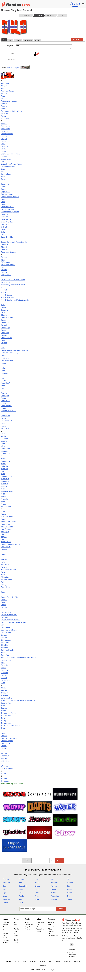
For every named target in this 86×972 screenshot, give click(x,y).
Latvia (3, 436)
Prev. (28, 860)
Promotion (55, 896)
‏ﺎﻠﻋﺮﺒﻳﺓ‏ (17, 961)
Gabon (3, 305)
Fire (68, 886)
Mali (2, 471)
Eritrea (3, 267)
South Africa (5, 655)
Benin (3, 144)
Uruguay (4, 746)
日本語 (57, 961)
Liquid (21, 893)
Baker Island (5, 126)
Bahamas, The (6, 698)
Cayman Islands (7, 194)
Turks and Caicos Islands (10, 726)
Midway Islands (7, 491)
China (3, 204)
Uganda (4, 733)
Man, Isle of (5, 383)
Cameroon (5, 187)
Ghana (3, 312)
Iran (2, 375)
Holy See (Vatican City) (9, 353)
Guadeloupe (5, 328)
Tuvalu (3, 728)
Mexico (3, 489)
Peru (3, 574)
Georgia (4, 307)
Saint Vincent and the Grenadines (13, 622)
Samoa (3, 625)
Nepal (3, 519)
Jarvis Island (5, 401)
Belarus (4, 136)
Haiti (3, 348)
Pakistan (4, 559)
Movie (53, 893)
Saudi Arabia (6, 632)
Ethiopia (4, 272)
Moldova (4, 494)
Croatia (4, 229)
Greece (4, 320)
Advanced (11, 59)
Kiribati (3, 423)
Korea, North (5, 547)
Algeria (3, 88)
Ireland (3, 380)
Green (53, 889)
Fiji (2, 287)
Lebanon (4, 438)
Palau (3, 562)
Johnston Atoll (6, 406)
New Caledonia (7, 527)
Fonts (16, 919)
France (3, 292)
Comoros (4, 217)
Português (67, 961)
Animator (28, 929)
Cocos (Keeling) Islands (10, 212)
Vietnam (4, 758)
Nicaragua (5, 532)
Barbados (4, 131)
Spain (3, 663)
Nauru (3, 514)
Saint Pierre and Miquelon (10, 620)
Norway (4, 549)
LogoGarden (72, 955)
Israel (3, 386)
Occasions (39, 927)
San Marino (5, 627)
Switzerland (5, 680)
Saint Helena (6, 612)
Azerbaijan (5, 119)
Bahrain (4, 124)
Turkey (3, 720)
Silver (37, 899)
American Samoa (7, 91)
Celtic (16, 942)
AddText (28, 922)
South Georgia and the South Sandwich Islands (18, 658)
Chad (3, 199)
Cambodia (5, 184)
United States (6, 743)
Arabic (16, 935)
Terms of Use (52, 927)
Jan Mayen (5, 396)
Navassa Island (7, 516)
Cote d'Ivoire (5, 227)
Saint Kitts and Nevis (9, 615)
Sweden (4, 678)
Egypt (3, 260)
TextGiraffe (72, 956)
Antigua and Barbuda (9, 101)
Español (43, 965)
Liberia (3, 443)
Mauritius (4, 484)
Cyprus (3, 234)
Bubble (16, 940)
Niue (3, 539)
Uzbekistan (5, 748)
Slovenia (4, 647)
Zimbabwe (5, 781)
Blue (20, 883)
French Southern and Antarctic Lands (15, 300)
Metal (37, 893)
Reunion (4, 600)
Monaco (4, 496)
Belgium (4, 139)
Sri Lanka (4, 665)
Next (75, 40)
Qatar (3, 592)
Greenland (5, 323)
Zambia (4, 778)
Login (75, 4)
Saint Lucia (5, 617)
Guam (3, 330)
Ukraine (4, 736)
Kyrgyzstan (5, 428)
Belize (3, 141)
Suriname (4, 670)
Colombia (4, 214)
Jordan (3, 408)
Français (33, 961)
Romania (4, 602)
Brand (37, 883)
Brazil (3, 161)
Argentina (4, 103)
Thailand (4, 695)
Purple (21, 896)
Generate (61, 909)
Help (38, 924)
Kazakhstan (5, 416)
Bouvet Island (6, 159)
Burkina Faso (6, 174)
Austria (3, 116)
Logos (5, 919)
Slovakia (4, 645)
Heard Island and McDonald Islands (14, 350)
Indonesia (4, 373)
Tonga (3, 710)
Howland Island (7, 360)
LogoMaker (29, 927)
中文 (24, 961)
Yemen (3, 773)
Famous (54, 886)
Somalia (4, 652)
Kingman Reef (6, 421)
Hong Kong (5, 358)
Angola (3, 96)
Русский (77, 961)
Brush (16, 938)
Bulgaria (4, 171)
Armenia (4, 106)
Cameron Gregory (13, 68)
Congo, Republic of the (9, 597)
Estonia (4, 270)
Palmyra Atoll (6, 564)
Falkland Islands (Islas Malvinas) (13, 280)
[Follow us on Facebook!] (72, 944)
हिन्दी (50, 961)
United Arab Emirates (9, 738)
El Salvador (5, 262)
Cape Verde (5, 192)
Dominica (4, 250)
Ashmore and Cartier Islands (11, 111)
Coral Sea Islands (7, 222)
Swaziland (5, 675)
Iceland (4, 368)
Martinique (5, 479)
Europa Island (6, 275)
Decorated (23, 886)
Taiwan (3, 688)
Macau (3, 459)
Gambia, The (6, 703)
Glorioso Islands (7, 318)
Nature (69, 893)
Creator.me (29, 924)
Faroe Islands (6, 282)
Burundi (4, 179)
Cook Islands (6, 219)
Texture (5, 903)
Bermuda (4, 146)
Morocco (4, 504)
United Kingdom (7, 741)
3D (68, 879)
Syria (3, 683)
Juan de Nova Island (8, 411)
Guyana (4, 343)
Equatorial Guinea (8, 265)
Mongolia (4, 499)
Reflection (6, 899)
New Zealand (6, 529)
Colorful (70, 883)
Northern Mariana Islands (10, 544)
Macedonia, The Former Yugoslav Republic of (18, 700)
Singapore (5, 642)
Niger (3, 534)
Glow (21, 889)
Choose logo (26, 15)
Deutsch (42, 961)
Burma (3, 176)
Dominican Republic (8, 252)
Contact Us (51, 935)
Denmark (4, 244)
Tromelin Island (6, 715)
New (36, 879)
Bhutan (3, 149)
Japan (3, 398)
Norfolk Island (6, 542)
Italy (2, 388)
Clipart (38, 931)
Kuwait (3, 426)
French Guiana (6, 295)
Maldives (4, 469)
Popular (22, 879)
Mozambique (6, 506)
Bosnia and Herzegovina (10, 154)
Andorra (4, 93)
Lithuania (4, 451)
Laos (3, 433)
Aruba (3, 108)
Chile (3, 202)
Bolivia (3, 151)
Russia (3, 605)
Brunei (3, 169)
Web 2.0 (54, 899)
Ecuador (4, 257)
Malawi (3, 464)
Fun (4, 889)
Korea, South (6, 660)
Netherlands (5, 524)
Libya (3, 446)
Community (40, 922)
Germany (4, 310)
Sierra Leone (6, 640)
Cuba (3, 232)
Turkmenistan (6, 723)
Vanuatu (4, 753)
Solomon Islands (7, 650)
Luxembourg (5, 454)
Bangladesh (5, 129)
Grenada (4, 325)
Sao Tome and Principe (9, 630)
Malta (3, 474)
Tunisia (4, 718)
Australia (4, 113)
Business (54, 883)
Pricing (50, 924)
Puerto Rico (5, 587)
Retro (21, 899)
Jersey (3, 403)
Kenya (3, 418)
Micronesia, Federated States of (13, 285)
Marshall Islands (7, 476)
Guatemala (5, 333)
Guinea (4, 340)
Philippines (5, 577)
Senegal (4, 635)
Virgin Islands (6, 761)
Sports (69, 899)
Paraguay (4, 572)
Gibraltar (4, 315)
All (52, 879)
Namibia (4, 511)
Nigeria (4, 537)
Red (68, 896)
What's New (40, 929)
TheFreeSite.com (72, 953)
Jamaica (4, 393)
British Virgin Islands (8, 166)
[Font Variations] (37, 55)
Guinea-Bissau (6, 338)
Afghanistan (5, 83)
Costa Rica (5, 224)
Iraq (2, 378)
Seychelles (5, 637)
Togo (3, 705)
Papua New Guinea (8, 569)
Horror (69, 889)
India (3, 370)
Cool (4, 886)
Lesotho (4, 441)
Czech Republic (7, 237)
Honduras (4, 355)
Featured (6, 879)
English (8, 961)
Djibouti (4, 247)
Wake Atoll (5, 766)
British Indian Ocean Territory (12, 164)
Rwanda (4, 607)
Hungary (4, 363)
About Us (51, 922)
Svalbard (4, 673)
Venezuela (5, 756)
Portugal (4, 584)
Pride (37, 896)
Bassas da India (7, 134)
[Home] (16, 4)
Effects (37, 886)
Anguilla (4, 98)
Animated (6, 883)
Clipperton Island (7, 209)
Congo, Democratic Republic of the (14, 242)
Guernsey (4, 335)
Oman (3, 554)
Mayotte (4, 486)
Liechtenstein (6, 448)
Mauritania (5, 481)
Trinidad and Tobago (8, 713)
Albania (4, 86)
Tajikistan (4, 690)
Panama (4, 567)
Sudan (3, 668)
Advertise (51, 931)
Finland (4, 290)
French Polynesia (7, 297)
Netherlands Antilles (8, 522)
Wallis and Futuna (7, 768)
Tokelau (4, 708)
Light (4, 893)
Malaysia (4, 466)
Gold (36, 889)
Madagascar (5, 461)
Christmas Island (7, 207)
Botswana (4, 156)
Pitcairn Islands (6, 579)
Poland (3, 582)
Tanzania (4, 693)
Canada (4, 189)
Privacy (50, 929)
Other (21, 903)
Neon (5, 896)
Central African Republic (10, 197)
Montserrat (5, 501)
